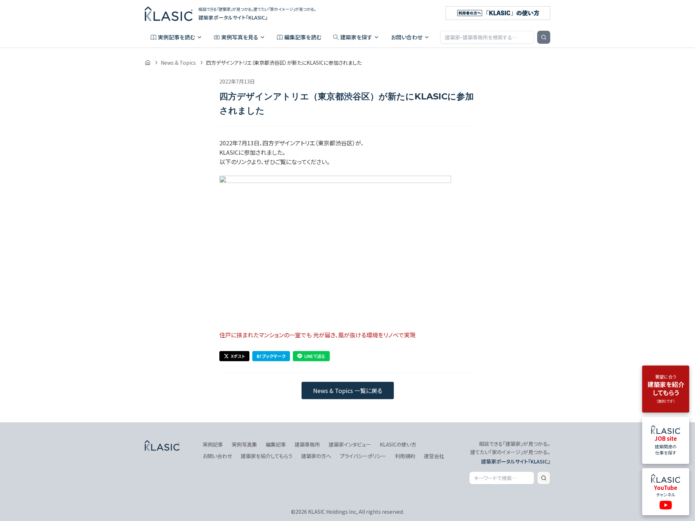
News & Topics (178, 62)
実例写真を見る (239, 37)
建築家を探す (356, 37)
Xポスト (238, 356)
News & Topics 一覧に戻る (347, 390)
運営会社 (434, 456)
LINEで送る (314, 356)
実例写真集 (244, 444)
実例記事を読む (176, 37)
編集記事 (276, 444)
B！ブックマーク (271, 356)
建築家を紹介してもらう (266, 456)
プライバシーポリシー (363, 456)
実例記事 (213, 444)
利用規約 (405, 456)
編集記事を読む (302, 37)
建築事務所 (307, 444)
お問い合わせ (406, 37)
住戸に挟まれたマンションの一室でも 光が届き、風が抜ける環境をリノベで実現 (317, 334)
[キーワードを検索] (543, 37)
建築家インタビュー (350, 444)
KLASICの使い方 (398, 444)
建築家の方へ (316, 456)
